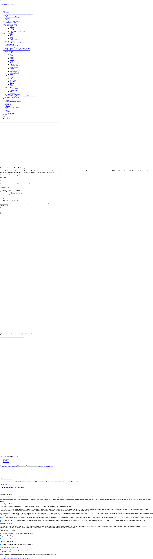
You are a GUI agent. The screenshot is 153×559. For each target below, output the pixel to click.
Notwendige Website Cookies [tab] (7, 504)
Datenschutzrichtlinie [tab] (5, 551)
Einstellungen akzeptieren (6, 558)
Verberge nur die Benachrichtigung (22, 558)
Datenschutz (3, 556)
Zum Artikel (3, 177)
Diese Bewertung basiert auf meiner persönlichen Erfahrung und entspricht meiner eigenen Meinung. (27, 203)
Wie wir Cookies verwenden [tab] (7, 494)
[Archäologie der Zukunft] (7, 4)
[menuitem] (78, 11)
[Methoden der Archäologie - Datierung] (29, 122)
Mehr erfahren (5, 484)
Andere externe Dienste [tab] (6, 523)
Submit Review (4, 205)
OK (1, 484)
